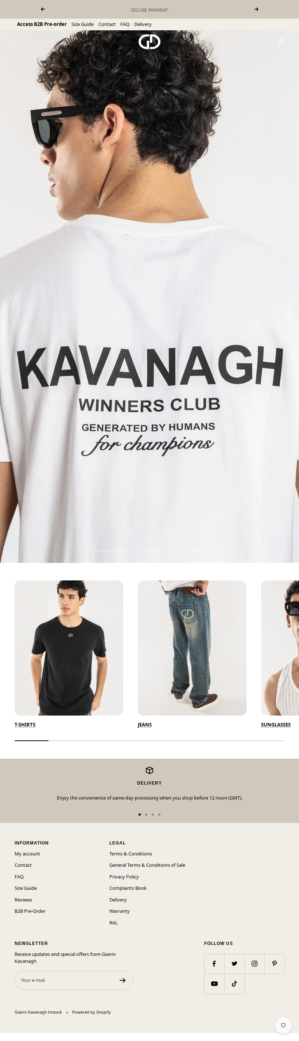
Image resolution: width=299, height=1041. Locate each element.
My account (27, 853)
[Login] (281, 42)
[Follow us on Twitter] (234, 964)
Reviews (23, 899)
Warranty (119, 911)
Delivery (143, 24)
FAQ (124, 24)
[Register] (123, 980)
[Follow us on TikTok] (234, 984)
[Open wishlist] (5, 1037)
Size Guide (82, 24)
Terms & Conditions (130, 853)
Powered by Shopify (91, 1012)
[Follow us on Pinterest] (274, 964)
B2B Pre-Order (30, 911)
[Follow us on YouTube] (214, 984)
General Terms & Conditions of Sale (147, 865)
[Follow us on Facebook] (214, 964)
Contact (107, 24)
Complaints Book (128, 888)
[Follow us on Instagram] (254, 964)
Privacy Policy (124, 876)
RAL (113, 922)
